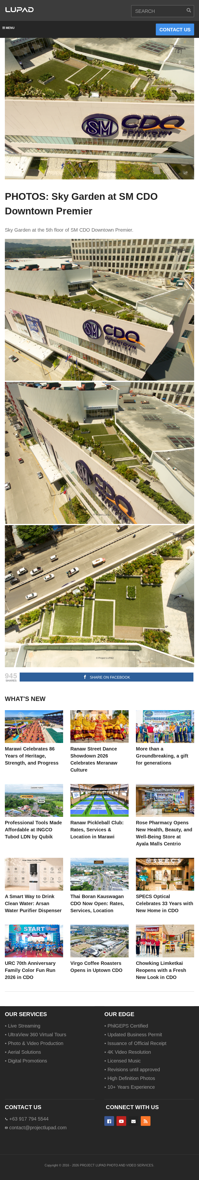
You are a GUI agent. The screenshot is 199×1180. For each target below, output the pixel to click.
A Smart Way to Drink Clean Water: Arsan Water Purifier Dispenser (33, 903)
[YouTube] (121, 1121)
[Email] (133, 1121)
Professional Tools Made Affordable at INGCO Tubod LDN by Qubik (33, 829)
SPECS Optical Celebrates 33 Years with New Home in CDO (164, 903)
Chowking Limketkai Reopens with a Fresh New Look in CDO (161, 970)
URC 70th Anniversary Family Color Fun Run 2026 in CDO (30, 970)
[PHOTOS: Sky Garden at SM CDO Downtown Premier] (34, 726)
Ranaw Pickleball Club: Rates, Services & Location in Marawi (97, 829)
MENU (10, 28)
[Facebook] (109, 1121)
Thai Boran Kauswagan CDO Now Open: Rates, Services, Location (97, 903)
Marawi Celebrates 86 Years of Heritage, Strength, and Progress (31, 756)
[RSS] (145, 1121)
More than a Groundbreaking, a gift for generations (162, 756)
